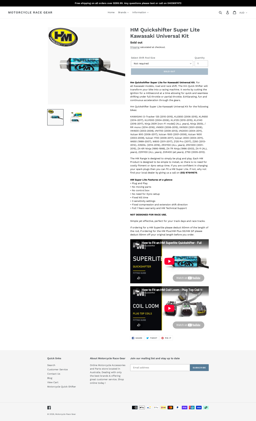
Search (51, 365)
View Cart (52, 382)
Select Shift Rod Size (143, 57)
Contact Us (53, 373)
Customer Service (57, 369)
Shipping (134, 47)
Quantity (200, 57)
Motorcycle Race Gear (30, 12)
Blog (49, 378)
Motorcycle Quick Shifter (61, 386)
